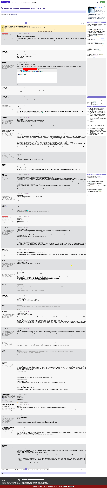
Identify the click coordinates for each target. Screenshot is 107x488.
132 (19, 22)
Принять (65, 486)
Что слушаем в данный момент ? (95, 38)
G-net (7, 14)
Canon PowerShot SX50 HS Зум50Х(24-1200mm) (97, 47)
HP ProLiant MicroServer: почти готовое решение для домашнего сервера (96, 45)
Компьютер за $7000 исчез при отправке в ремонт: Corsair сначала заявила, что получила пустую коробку (96, 126)
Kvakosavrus (21, 402)
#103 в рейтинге (11, 120)
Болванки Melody (92, 192)
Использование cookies (26, 483)
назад (7, 22)
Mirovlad (22, 84)
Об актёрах (91, 39)
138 (32, 22)
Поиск (39, 482)
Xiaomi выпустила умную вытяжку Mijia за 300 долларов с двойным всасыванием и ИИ (97, 115)
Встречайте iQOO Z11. (100, 7)
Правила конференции (33, 482)
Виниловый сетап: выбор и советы (95, 43)
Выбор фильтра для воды (93, 54)
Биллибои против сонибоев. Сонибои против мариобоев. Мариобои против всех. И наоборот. (97, 32)
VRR (91, 102)
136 (28, 22)
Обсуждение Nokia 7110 (93, 177)
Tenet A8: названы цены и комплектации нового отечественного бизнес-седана (96, 129)
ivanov (20, 84)
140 (37, 22)
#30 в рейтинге (12, 133)
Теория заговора (93, 98)
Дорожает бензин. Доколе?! (94, 50)
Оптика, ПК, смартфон (93, 49)
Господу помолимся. (93, 36)
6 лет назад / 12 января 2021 (23, 33)
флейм (11, 14)
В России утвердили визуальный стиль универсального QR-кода (96, 134)
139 (34, 22)
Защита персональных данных (43, 483)
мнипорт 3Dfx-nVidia (92, 176)
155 (40, 22)
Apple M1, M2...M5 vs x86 (93, 25)
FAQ (41, 482)
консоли (15, 14)
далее (48, 22)
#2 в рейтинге (11, 399)
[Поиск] (97, 2)
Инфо (85, 33)
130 (15, 22)
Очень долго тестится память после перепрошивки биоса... (95, 190)
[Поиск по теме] (83, 23)
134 (24, 22)
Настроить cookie (34, 483)
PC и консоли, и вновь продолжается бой (96, 24)
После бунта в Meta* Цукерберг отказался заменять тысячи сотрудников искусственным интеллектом (97, 131)
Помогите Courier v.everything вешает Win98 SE (97, 185)
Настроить (71, 486)
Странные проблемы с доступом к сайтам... (96, 181)
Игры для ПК (3, 5)
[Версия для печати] (82, 23)
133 (21, 22)
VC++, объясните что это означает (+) (95, 183)
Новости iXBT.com (91, 106)
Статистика (45, 482)
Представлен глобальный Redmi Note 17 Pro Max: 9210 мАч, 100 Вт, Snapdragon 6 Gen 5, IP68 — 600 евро (97, 112)
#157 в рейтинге (12, 263)
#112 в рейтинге (11, 65)
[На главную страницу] (5, 2)
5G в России (91, 55)
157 (45, 22)
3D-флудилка (91, 42)
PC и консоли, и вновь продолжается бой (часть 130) (23, 8)
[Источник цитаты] (35, 36)
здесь (11, 11)
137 (30, 22)
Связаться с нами (25, 482)
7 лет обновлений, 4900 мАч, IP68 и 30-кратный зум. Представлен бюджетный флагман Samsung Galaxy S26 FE (97, 109)
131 (17, 22)
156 (42, 22)
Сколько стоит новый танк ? (94, 191)
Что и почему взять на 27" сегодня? (95, 40)
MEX (19, 309)
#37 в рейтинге (11, 230)
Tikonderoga (25, 402)
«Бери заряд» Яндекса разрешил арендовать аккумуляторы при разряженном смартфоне (97, 123)
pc (13, 14)
